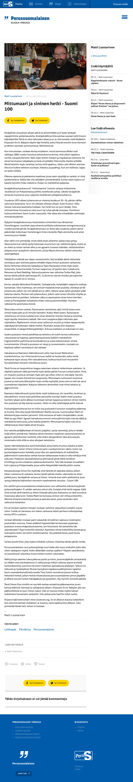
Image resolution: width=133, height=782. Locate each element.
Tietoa (80, 731)
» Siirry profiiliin (99, 56)
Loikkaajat (10, 629)
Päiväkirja (25, 629)
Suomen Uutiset (23, 731)
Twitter (78, 769)
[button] (125, 16)
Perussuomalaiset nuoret (28, 737)
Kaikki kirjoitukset (14, 651)
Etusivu (81, 727)
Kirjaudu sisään (120, 4)
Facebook (79, 766)
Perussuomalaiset (44, 629)
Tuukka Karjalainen (107, 139)
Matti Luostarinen (13, 96)
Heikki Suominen (107, 149)
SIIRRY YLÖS (22, 773)
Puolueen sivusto (24, 727)
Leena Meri (104, 160)
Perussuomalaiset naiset (27, 734)
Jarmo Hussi (105, 172)
